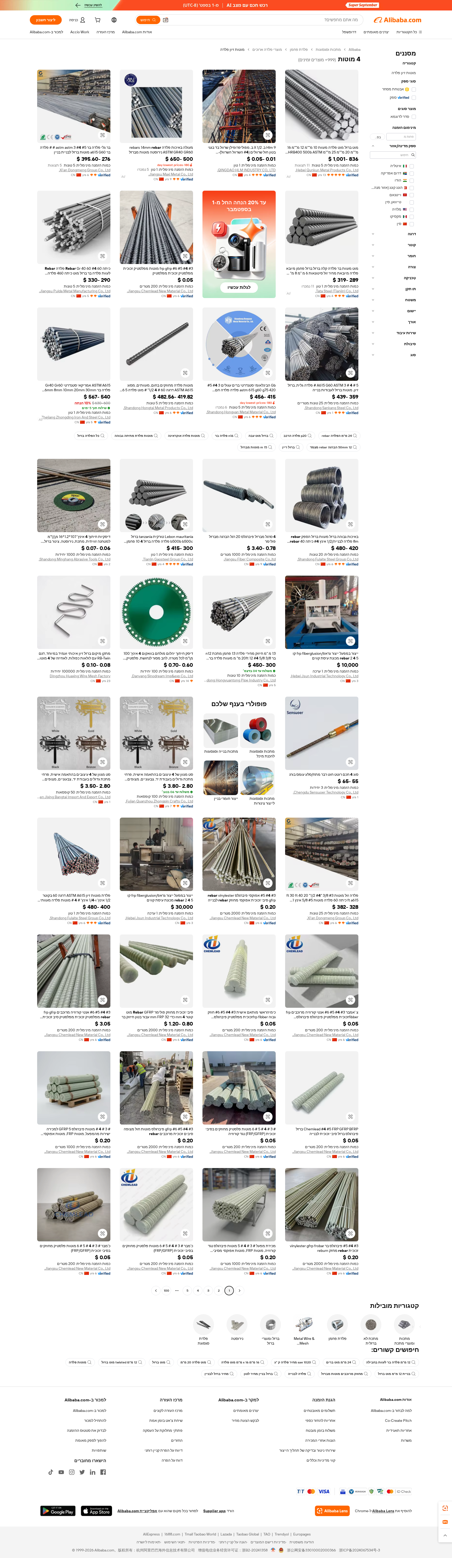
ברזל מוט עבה (258, 436)
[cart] (97, 21)
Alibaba (354, 49)
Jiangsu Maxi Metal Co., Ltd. (170, 174)
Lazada (226, 1534)
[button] (165, 20)
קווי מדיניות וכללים (321, 1460)
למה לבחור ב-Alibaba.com (391, 1410)
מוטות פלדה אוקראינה (184, 436)
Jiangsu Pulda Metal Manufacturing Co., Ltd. (74, 291)
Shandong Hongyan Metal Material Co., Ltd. (241, 412)
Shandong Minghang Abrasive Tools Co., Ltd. (74, 559)
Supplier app (214, 1511)
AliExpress (151, 1534)
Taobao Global (247, 1534)
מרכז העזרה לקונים (168, 1410)
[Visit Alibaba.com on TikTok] (51, 1472)
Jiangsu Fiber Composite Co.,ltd (250, 559)
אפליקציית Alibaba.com (137, 1511)
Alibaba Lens (383, 1511)
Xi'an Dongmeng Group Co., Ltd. (84, 170)
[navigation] (393, 670)
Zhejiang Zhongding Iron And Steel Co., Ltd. (75, 417)
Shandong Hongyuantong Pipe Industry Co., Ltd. (239, 680)
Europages (302, 1534)
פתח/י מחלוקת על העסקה (163, 1430)
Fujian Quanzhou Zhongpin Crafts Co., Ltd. (159, 801)
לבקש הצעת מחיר (245, 1420)
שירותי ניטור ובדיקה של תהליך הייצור (307, 1450)
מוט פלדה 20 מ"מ (193, 1362)
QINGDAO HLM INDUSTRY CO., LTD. (246, 170)
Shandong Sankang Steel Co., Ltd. (331, 408)
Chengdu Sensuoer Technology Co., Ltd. (325, 792)
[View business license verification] (273, 1550)
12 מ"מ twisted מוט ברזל (119, 1362)
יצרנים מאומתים (246, 1410)
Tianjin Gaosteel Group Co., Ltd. (167, 559)
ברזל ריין (288, 447)
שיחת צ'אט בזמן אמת (166, 1420)
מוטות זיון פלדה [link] (232, 49)
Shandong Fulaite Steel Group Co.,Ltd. (327, 559)
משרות (406, 1440)
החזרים (177, 1440)
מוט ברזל (158, 1362)
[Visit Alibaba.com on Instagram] (72, 1472)
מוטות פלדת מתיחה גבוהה (134, 436)
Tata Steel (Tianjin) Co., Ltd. (336, 291)
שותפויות (99, 1450)
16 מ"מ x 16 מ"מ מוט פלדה (240, 1362)
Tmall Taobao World (200, 1534)
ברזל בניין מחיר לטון (258, 1374)
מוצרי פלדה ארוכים (267, 49)
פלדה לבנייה (297, 1374)
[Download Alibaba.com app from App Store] (96, 1511)
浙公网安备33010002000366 (311, 1550)
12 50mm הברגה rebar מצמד (331, 447)
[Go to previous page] (239, 1290)
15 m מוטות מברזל (254, 447)
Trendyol (282, 1534)
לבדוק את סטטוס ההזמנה (86, 1430)
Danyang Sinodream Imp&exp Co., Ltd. (162, 676)
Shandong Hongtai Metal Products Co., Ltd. (158, 408)
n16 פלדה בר (224, 436)
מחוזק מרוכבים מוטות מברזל (342, 1374)
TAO (266, 1534)
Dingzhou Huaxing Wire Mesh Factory (80, 676)
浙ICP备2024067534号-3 (359, 1550)
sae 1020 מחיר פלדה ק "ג (292, 1362)
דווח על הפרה (172, 1460)
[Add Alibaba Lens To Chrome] (332, 1511)
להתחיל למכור (95, 1420)
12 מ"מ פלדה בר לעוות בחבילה (388, 1362)
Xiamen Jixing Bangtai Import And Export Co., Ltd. (73, 797)
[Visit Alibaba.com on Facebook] (103, 1472)
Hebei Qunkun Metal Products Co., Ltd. (326, 170)
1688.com (172, 1534)
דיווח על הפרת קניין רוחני (164, 1450)
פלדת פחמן (299, 49)
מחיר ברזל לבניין (217, 1374)
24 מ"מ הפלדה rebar (337, 436)
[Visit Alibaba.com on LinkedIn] (92, 1472)
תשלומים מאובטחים (319, 1410)
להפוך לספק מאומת (90, 1440)
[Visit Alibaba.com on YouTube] (61, 1472)
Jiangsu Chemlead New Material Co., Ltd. (160, 291)
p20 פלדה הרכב (295, 436)
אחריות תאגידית (399, 1430)
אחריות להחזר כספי (320, 1420)
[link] (445, 1508)
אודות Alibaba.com (396, 1399)
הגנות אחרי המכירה (320, 1440)
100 (166, 1290)
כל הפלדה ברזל (88, 436)
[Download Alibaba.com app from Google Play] (58, 1511)
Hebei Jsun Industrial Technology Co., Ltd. (324, 676)
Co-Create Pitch (398, 1420)
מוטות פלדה (77, 1362)
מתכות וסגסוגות (328, 49)
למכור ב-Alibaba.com (89, 1410)
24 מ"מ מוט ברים (338, 1362)
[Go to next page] (156, 1290)
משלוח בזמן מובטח (320, 1430)
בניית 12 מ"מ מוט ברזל (394, 1374)
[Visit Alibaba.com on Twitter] (82, 1472)
